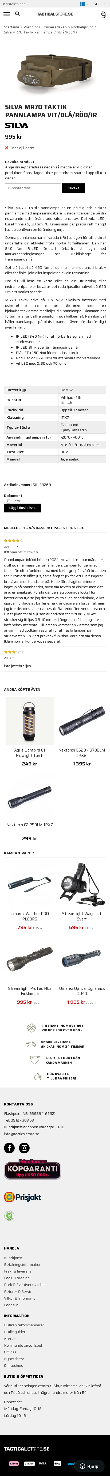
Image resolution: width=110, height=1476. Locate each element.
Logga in (11, 1305)
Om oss (10, 1352)
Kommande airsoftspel (23, 1345)
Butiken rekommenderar (24, 1325)
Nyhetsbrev (14, 1359)
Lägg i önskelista (22, 508)
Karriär (10, 1339)
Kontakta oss (14, 4)
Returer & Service (19, 1291)
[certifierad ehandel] (9, 1215)
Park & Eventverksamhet (25, 1285)
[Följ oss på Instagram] (24, 1148)
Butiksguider (14, 1332)
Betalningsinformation (22, 1264)
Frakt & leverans (18, 1271)
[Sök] (18, 14)
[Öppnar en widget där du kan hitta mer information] (89, 1466)
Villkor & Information (21, 1298)
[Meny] (6, 14)
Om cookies (13, 1365)
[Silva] (17, 125)
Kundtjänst (13, 1258)
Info (16, 501)
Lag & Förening (17, 1278)
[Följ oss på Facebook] (9, 1148)
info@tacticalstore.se (21, 1134)
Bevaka (73, 188)
